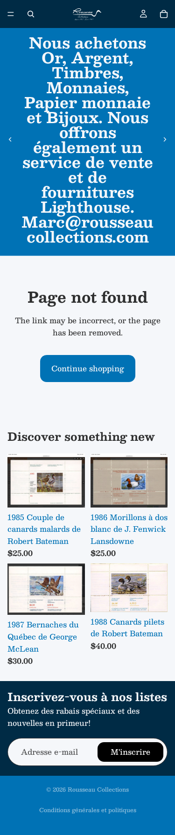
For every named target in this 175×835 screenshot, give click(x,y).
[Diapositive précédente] (10, 139)
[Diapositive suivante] (164, 139)
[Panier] (164, 14)
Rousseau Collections (98, 789)
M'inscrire (130, 751)
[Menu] (10, 14)
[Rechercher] (31, 14)
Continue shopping (87, 368)
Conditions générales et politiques (87, 809)
